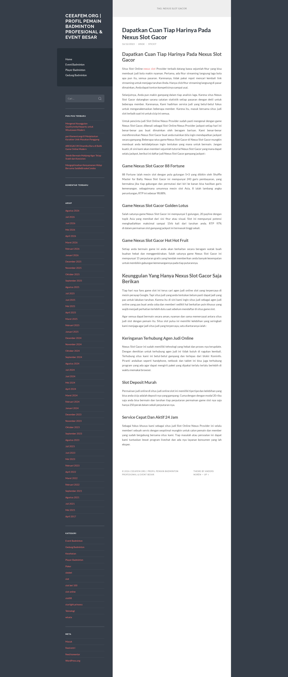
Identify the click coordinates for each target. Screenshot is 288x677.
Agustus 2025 (72, 287)
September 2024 (73, 357)
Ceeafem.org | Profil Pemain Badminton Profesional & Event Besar (84, 26)
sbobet (68, 572)
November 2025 (73, 267)
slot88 (68, 598)
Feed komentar (72, 654)
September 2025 (73, 280)
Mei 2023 (70, 459)
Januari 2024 (72, 408)
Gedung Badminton (76, 75)
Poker (68, 566)
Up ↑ (206, 474)
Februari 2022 (72, 484)
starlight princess (74, 604)
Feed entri (70, 648)
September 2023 (73, 433)
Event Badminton (74, 64)
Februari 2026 (72, 248)
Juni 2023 (70, 452)
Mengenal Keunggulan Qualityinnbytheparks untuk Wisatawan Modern (79, 126)
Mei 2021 (70, 510)
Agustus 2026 (72, 210)
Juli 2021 (70, 503)
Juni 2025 (70, 299)
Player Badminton (75, 70)
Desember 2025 (73, 261)
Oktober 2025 (72, 274)
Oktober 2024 (72, 350)
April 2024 (70, 389)
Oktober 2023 (72, 427)
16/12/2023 (128, 44)
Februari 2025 (72, 325)
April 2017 (70, 516)
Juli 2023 (70, 446)
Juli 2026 (70, 217)
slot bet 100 (71, 585)
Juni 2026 (70, 223)
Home (68, 59)
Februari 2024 (72, 401)
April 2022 (70, 471)
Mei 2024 (70, 382)
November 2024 (73, 344)
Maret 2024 (71, 395)
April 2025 (70, 312)
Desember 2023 (73, 414)
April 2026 (70, 236)
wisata (68, 617)
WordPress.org (72, 660)
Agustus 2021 (72, 497)
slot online (70, 591)
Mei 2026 (70, 229)
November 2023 (73, 421)
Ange (141, 44)
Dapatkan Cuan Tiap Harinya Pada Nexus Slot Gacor (166, 33)
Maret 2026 (71, 242)
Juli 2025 (70, 293)
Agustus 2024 (72, 363)
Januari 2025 (72, 331)
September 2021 (73, 491)
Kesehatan (70, 553)
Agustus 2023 (72, 440)
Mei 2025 (70, 306)
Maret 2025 (71, 319)
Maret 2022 (71, 478)
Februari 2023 (72, 465)
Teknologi (70, 611)
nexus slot (149, 68)
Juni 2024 (70, 376)
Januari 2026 (72, 255)
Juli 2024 (70, 369)
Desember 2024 (73, 338)
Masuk (68, 641)
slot (67, 579)
